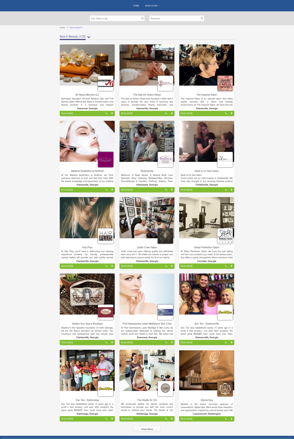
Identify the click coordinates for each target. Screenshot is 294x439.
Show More (147, 429)
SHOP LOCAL (151, 5)
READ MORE (67, 113)
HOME (136, 5)
